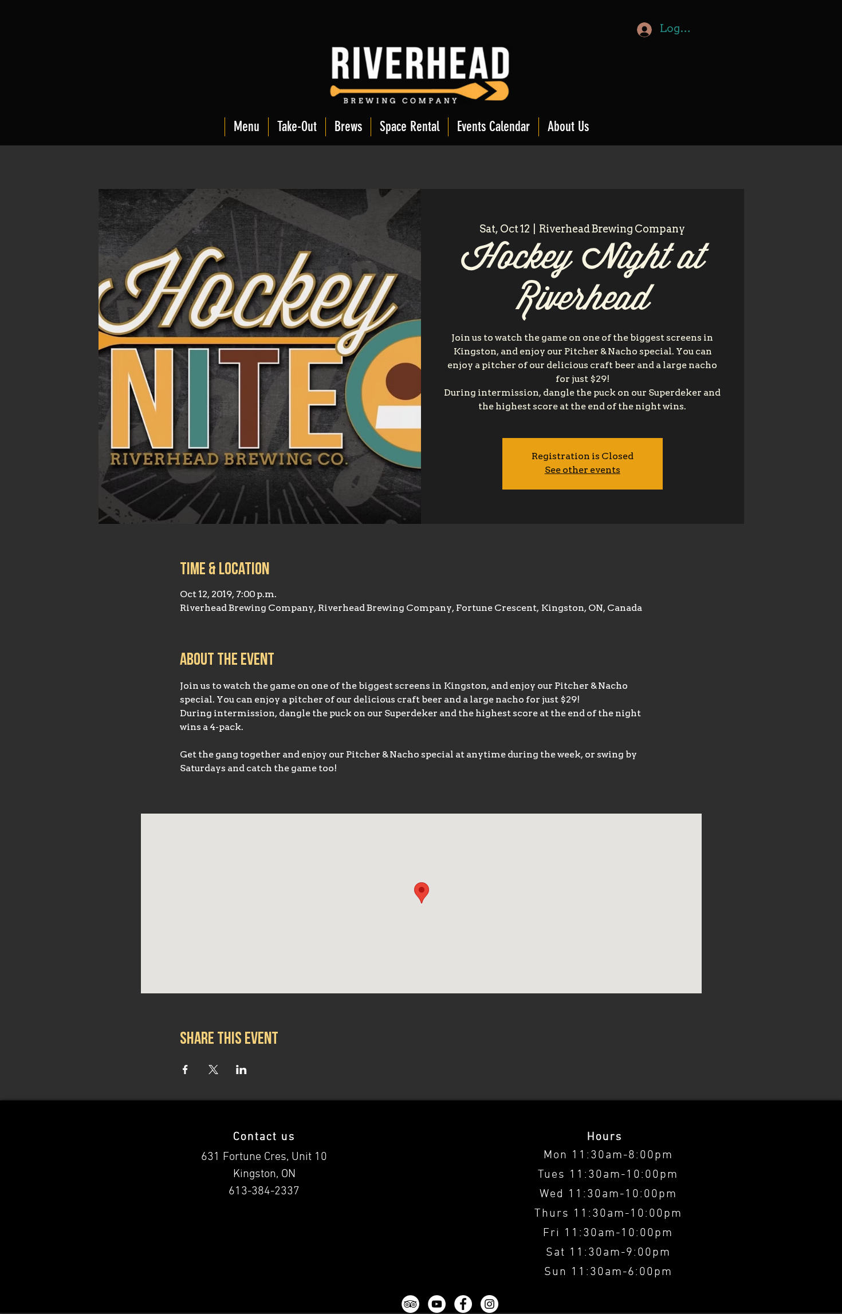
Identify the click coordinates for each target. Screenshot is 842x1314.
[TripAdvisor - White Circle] (410, 1304)
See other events (582, 470)
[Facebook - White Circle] (463, 1304)
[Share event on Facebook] (185, 1069)
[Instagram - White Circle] (489, 1304)
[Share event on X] (213, 1069)
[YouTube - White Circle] (437, 1304)
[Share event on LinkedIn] (241, 1069)
